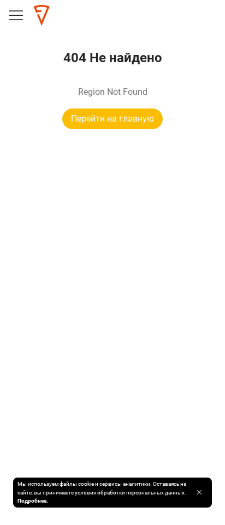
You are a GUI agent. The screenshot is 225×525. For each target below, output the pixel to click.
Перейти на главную (112, 118)
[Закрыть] (199, 492)
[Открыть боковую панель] (15, 15)
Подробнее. (32, 500)
